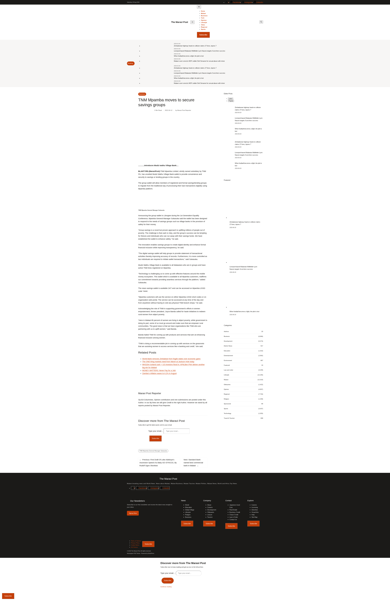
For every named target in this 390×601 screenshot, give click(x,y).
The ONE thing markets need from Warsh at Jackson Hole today (168, 362)
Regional (227, 394)
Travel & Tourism (229, 418)
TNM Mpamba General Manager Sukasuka (153, 451)
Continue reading (166, 586)
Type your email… (156, 431)
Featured (227, 365)
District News (228, 346)
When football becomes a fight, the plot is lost (189, 56)
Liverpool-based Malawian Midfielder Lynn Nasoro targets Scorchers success (199, 51)
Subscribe (203, 35)
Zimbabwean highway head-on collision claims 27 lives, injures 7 (195, 46)
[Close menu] (199, 7)
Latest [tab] (230, 98)
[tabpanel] (243, 120)
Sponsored (227, 404)
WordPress (151, 553)
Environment (228, 360)
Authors (226, 331)
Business (142, 94)
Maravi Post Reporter (184, 110)
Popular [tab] (231, 101)
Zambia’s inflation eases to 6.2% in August (159, 373)
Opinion (226, 389)
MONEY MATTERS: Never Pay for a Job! (159, 370)
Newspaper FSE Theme (133, 553)
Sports (226, 408)
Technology (227, 413)
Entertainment (228, 355)
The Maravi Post (179, 22)
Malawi (226, 379)
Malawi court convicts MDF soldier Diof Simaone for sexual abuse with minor (199, 61)
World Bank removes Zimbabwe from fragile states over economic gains (171, 359)
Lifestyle (226, 375)
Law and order (228, 370)
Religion (226, 399)
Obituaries (227, 384)
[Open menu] (192, 22)
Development (228, 341)
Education (227, 351)
